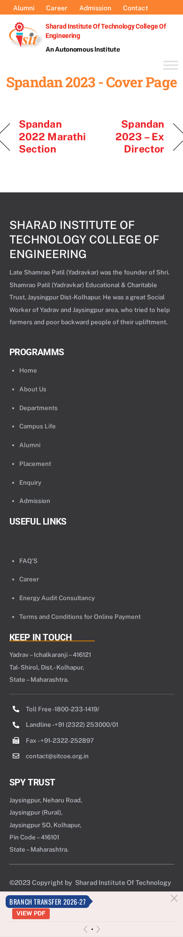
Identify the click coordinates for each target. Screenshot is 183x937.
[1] (92, 929)
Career (29, 579)
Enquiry (30, 482)
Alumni (29, 445)
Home (28, 370)
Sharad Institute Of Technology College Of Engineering (84, 239)
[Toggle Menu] (170, 65)
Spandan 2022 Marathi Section (52, 136)
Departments (38, 407)
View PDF (31, 913)
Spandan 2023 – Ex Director (130, 136)
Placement (35, 463)
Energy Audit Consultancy (57, 598)
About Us (32, 389)
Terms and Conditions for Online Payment (80, 616)
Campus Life (37, 426)
